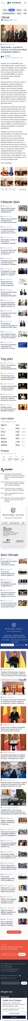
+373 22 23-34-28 (7, 965)
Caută (24, 983)
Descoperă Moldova (8, 13)
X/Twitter (10, 189)
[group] (14, 366)
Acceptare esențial (14, 1013)
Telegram (13, 189)
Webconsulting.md (11, 978)
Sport (19, 13)
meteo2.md (13, 453)
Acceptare (14, 1017)
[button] (24, 370)
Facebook (2, 189)
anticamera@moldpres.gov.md (11, 969)
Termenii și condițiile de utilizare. (10, 1009)
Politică (19, 10)
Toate (5, 10)
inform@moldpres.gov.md (10, 971)
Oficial (5, 17)
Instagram (6, 189)
